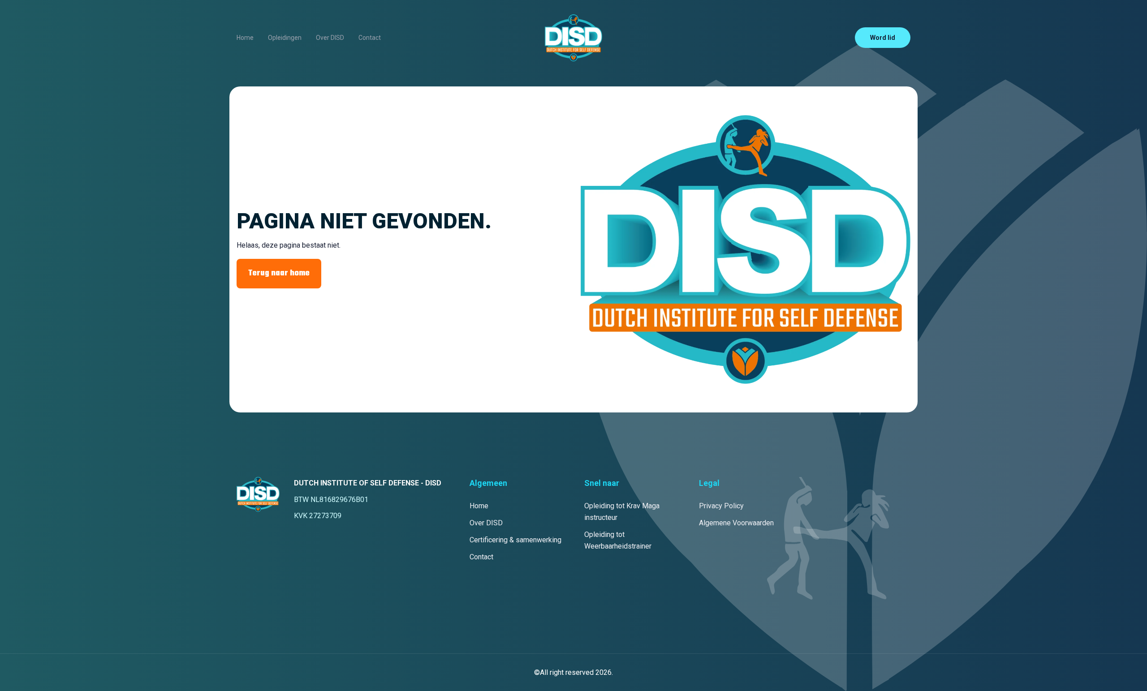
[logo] (573, 37)
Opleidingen (285, 37)
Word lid (882, 37)
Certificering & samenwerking (515, 540)
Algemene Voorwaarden (736, 523)
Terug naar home (279, 273)
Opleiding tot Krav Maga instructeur (622, 512)
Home (245, 37)
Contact (369, 37)
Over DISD (330, 37)
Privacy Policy (721, 506)
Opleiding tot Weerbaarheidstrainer (617, 540)
